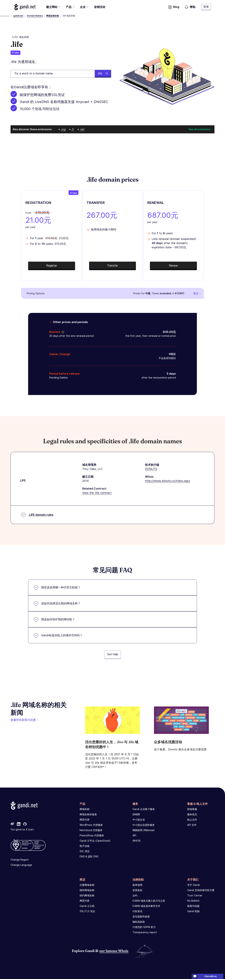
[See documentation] (62, 332)
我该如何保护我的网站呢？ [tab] (58, 619)
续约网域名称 (87, 895)
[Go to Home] (25, 7)
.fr (72, 129)
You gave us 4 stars (22, 829)
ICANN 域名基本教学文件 (146, 905)
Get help (112, 654)
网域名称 (84, 809)
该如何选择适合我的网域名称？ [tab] (61, 603)
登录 (206, 6)
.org (63, 129)
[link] (12, 824)
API (134, 835)
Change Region (20, 859)
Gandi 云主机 (87, 905)
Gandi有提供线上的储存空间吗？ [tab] (61, 635)
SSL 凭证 (85, 851)
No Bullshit (193, 900)
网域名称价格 (52, 15)
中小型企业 (139, 819)
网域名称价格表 (88, 814)
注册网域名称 (87, 884)
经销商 (136, 814)
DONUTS (151, 469)
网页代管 (84, 819)
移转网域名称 (87, 890)
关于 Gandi (193, 884)
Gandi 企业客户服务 (144, 809)
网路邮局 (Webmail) (144, 830)
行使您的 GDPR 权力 (144, 926)
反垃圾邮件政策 (141, 916)
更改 (195, 293)
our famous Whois (113, 950)
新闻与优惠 (193, 905)
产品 (69, 7)
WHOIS (137, 840)
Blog (176, 7)
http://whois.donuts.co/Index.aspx (167, 481)
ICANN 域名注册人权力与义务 (149, 900)
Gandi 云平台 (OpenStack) (95, 840)
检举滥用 (137, 884)
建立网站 (51, 7)
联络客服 (192, 809)
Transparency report (145, 932)
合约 (135, 895)
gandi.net (18, 15)
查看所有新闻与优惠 (23, 720)
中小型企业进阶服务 (144, 824)
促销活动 (99, 7)
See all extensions (199, 129)
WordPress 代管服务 (91, 824)
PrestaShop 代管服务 (92, 835)
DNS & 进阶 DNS (89, 856)
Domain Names (35, 15)
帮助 (192, 7)
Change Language (21, 864)
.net (82, 129)
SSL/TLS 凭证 (87, 911)
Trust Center (194, 895)
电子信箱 (84, 845)
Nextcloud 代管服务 (91, 830)
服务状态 (192, 814)
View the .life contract (97, 493)
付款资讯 (137, 911)
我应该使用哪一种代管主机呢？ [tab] (61, 587)
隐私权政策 (139, 921)
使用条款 (137, 890)
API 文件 (192, 824)
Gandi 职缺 (193, 911)
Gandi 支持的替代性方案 (200, 890)
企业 (83, 7)
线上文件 (192, 819)
